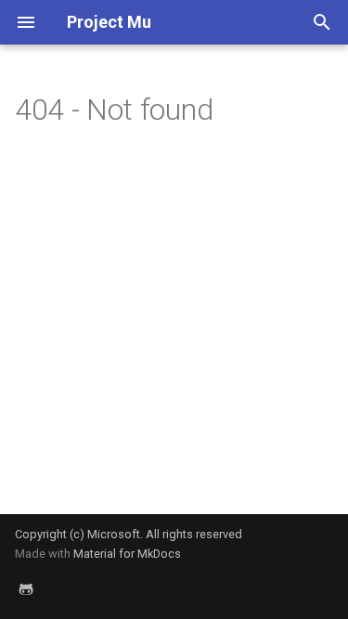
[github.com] (26, 589)
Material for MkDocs (127, 554)
